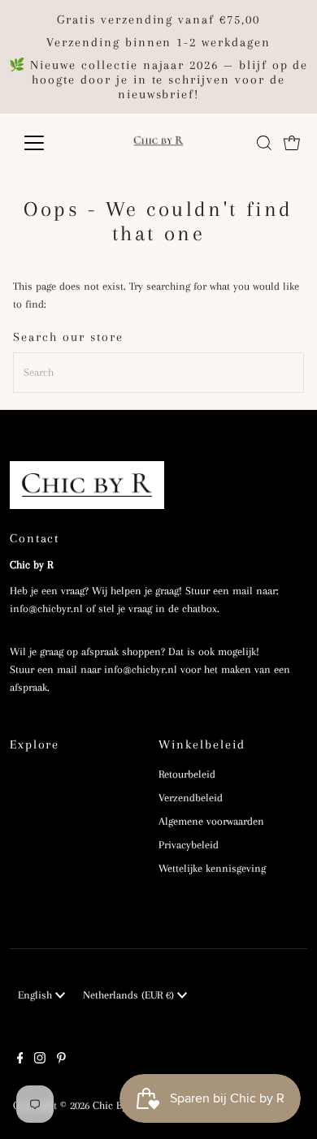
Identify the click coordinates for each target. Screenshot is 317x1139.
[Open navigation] (47, 143)
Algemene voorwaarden (211, 821)
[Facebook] (20, 1060)
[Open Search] (264, 143)
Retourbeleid (186, 774)
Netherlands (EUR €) (130, 995)
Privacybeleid (188, 845)
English (36, 995)
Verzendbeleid (190, 798)
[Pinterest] (61, 1060)
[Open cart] (292, 142)
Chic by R (114, 1105)
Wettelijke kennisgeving (212, 868)
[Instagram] (40, 1060)
